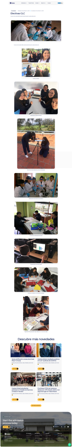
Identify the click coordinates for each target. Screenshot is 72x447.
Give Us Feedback (61, 440)
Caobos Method (61, 435)
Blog (46, 438)
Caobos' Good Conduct (62, 438)
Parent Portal (28, 435)
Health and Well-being (50, 442)
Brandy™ (10, 440)
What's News (48, 435)
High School (37, 442)
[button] (24, 3)
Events (47, 440)
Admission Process (38, 435)
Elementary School (38, 438)
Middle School (37, 440)
